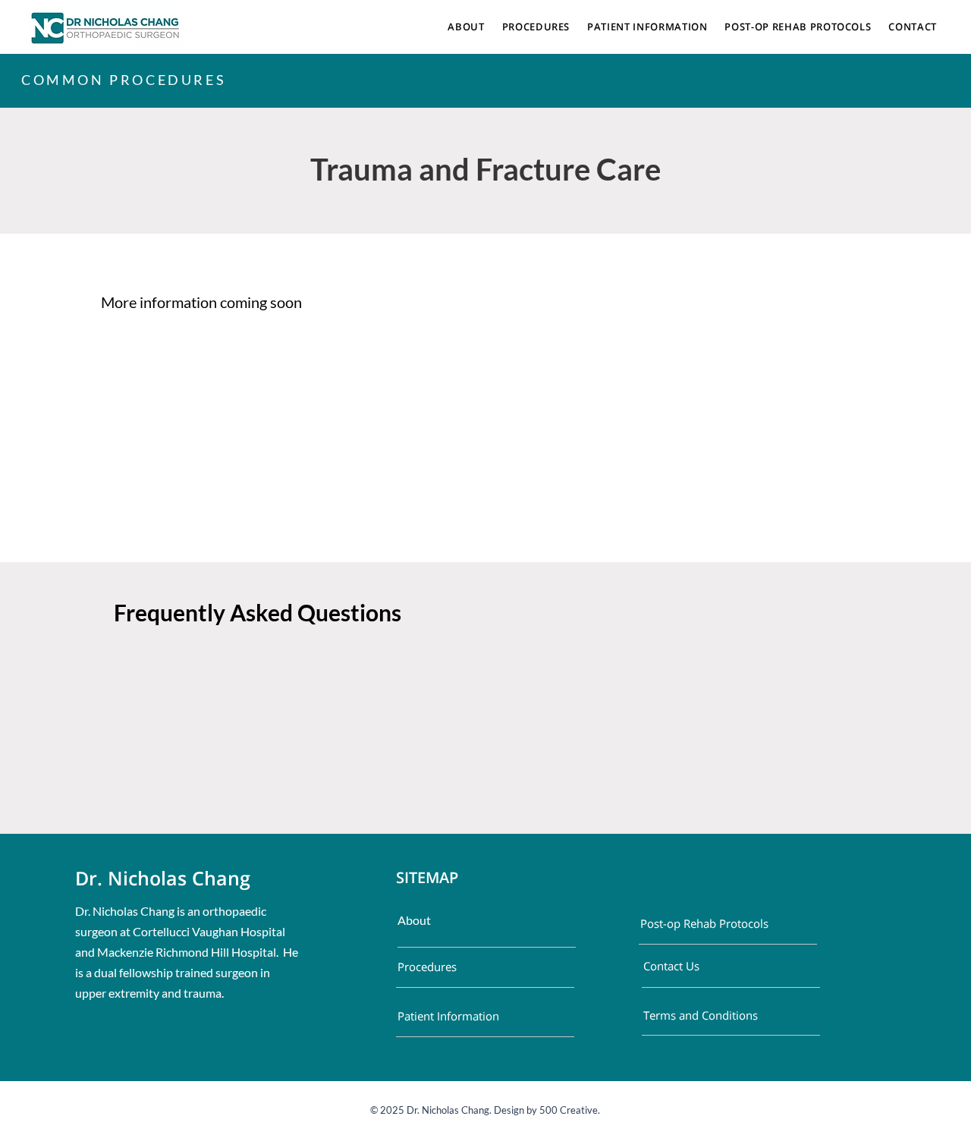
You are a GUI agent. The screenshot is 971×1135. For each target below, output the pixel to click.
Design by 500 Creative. (546, 1110)
